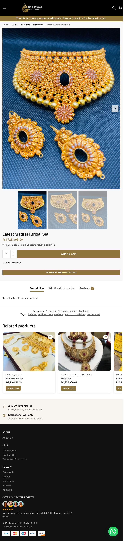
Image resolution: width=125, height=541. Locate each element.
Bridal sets (25, 25)
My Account (9, 450)
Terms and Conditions (14, 459)
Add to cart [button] (13, 388)
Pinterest (7, 485)
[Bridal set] (84, 351)
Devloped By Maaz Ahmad (17, 526)
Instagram (8, 481)
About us (7, 437)
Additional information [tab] (62, 288)
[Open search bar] (114, 7)
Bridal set (32, 314)
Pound (18, 375)
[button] (4, 8)
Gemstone (38, 25)
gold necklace (45, 314)
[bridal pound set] (29, 351)
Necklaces (86, 375)
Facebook (8, 472)
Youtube (7, 489)
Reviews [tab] (86, 288)
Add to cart (68, 254)
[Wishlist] (50, 337)
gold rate (58, 314)
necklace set (93, 314)
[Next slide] (115, 108)
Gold (14, 25)
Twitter (6, 476)
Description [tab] (37, 288)
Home (5, 25)
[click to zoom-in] (62, 108)
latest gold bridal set (75, 314)
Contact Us (8, 455)
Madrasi (74, 311)
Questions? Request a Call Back (61, 272)
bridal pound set (14, 378)
